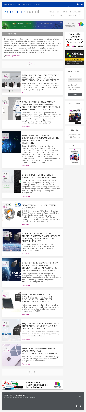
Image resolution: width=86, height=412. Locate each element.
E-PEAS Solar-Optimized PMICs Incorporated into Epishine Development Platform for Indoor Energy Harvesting (37, 298)
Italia (35, 4)
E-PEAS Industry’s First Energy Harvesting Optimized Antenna (39, 176)
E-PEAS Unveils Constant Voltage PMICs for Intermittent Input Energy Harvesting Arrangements (40, 78)
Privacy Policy (20, 395)
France (30, 4)
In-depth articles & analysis (68, 12)
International (8, 4)
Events (61, 15)
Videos (53, 15)
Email (70, 76)
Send (75, 95)
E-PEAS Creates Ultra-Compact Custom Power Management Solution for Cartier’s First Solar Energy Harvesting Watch (41, 106)
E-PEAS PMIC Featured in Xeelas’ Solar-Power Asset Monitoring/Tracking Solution (39, 351)
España (25, 4)
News (51, 12)
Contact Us (72, 15)
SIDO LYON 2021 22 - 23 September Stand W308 (39, 206)
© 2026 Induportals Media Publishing (19, 397)
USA (39, 4)
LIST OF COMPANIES (11, 400)
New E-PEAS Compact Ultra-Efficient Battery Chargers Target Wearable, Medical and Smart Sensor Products (41, 237)
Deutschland (17, 4)
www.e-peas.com (13, 56)
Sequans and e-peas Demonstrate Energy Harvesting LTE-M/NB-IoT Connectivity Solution (40, 326)
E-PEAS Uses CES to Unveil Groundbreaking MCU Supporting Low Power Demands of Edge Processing (40, 139)
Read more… (26, 93)
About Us (8, 395)
